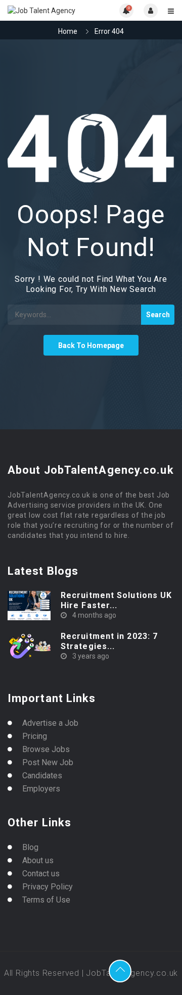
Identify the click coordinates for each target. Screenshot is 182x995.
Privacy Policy (47, 886)
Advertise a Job (50, 723)
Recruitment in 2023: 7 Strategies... (109, 641)
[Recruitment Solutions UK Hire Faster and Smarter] (29, 605)
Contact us (41, 873)
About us (38, 860)
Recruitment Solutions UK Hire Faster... (116, 600)
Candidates (42, 775)
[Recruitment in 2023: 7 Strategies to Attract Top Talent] (29, 646)
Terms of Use (46, 900)
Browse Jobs (46, 749)
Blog (30, 847)
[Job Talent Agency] (49, 10)
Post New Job (47, 762)
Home (67, 31)
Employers (41, 788)
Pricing (34, 736)
